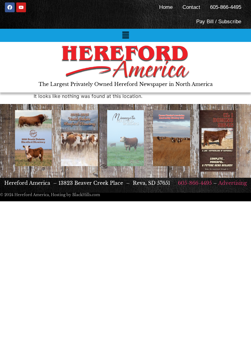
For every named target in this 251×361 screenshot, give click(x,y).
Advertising (232, 183)
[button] (125, 35)
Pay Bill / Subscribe (218, 21)
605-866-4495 (225, 7)
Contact (191, 7)
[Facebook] (10, 7)
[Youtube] (21, 7)
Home (166, 7)
